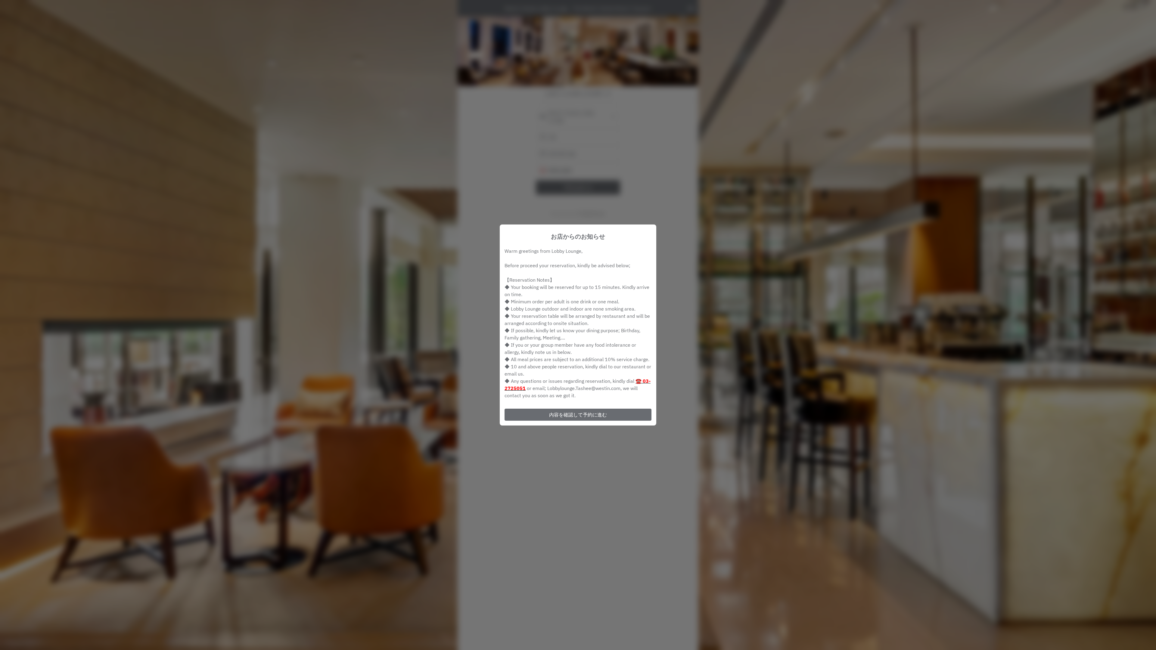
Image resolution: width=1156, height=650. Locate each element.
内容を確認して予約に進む (578, 415)
